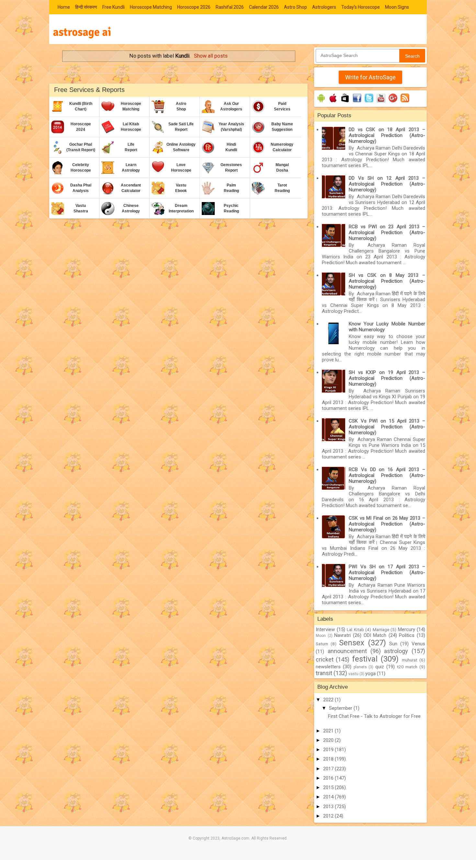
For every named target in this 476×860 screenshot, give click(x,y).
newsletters (328, 667)
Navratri (342, 635)
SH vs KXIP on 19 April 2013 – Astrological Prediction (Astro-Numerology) (387, 378)
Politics (406, 635)
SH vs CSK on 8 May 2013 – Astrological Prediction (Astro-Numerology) (387, 281)
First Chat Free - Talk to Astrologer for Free (374, 716)
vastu (353, 674)
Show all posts (211, 56)
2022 (329, 700)
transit (324, 673)
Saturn (322, 643)
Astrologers (324, 7)
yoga (370, 673)
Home (64, 7)
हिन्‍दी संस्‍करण (86, 7)
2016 (329, 778)
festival (365, 658)
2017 (329, 769)
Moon (321, 635)
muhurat (409, 659)
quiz (379, 667)
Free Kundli (113, 7)
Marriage (381, 629)
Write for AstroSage (370, 77)
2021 (329, 731)
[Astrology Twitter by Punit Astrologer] (369, 102)
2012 (329, 816)
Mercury (406, 629)
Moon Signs (397, 7)
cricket (325, 659)
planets (360, 667)
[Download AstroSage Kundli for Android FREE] (321, 102)
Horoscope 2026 (193, 7)
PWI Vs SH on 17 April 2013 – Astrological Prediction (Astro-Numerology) (387, 572)
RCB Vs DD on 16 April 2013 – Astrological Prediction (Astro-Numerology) (387, 475)
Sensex (351, 642)
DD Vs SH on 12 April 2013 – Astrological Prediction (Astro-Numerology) (387, 184)
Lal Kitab (355, 629)
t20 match (407, 666)
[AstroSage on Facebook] (357, 102)
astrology (396, 651)
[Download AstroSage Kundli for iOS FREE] (333, 102)
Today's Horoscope (360, 7)
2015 (329, 787)
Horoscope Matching (151, 7)
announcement (347, 651)
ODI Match (375, 635)
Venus (418, 644)
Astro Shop (295, 7)
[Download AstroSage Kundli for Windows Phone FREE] (345, 102)
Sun (393, 644)
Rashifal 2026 (230, 7)
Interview (325, 629)
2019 (329, 749)
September (341, 708)
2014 (329, 797)
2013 (329, 806)
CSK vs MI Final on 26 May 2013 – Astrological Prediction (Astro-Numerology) (387, 524)
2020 (329, 740)
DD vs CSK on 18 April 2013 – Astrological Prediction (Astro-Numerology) (387, 135)
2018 (329, 759)
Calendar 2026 (264, 7)
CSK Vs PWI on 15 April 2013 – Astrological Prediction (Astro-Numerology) (387, 427)
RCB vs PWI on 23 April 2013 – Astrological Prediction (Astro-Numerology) (387, 232)
